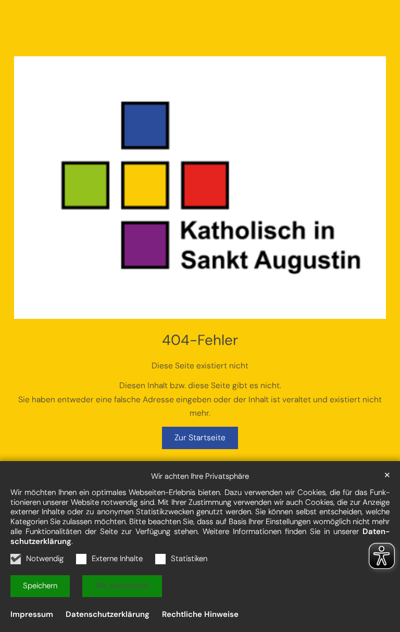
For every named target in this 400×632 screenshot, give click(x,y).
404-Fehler (200, 340)
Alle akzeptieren (122, 585)
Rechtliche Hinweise (200, 614)
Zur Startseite (200, 437)
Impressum (31, 614)
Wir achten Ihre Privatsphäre (200, 476)
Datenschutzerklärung (107, 614)
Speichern (40, 585)
